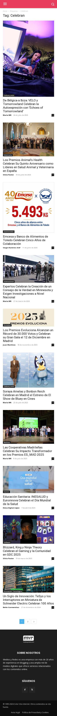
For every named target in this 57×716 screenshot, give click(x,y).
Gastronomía (9, 232)
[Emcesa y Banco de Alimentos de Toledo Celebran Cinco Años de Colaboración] (28, 207)
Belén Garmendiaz (11, 607)
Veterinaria (8, 155)
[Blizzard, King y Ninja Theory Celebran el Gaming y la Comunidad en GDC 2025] (28, 529)
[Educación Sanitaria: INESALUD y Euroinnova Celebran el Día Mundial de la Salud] (28, 479)
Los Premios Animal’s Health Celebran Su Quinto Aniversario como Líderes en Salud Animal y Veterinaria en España (28, 165)
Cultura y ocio (9, 95)
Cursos (6, 492)
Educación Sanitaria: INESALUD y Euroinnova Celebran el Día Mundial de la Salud (27, 500)
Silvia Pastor (8, 175)
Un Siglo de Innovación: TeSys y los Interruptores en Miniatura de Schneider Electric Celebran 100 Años (28, 599)
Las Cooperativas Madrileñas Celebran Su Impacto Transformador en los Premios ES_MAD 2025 (27, 451)
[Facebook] (25, 690)
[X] (32, 690)
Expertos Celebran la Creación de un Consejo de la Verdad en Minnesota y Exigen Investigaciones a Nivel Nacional (28, 292)
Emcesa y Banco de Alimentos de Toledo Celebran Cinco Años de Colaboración (25, 240)
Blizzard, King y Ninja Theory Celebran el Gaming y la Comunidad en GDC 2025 (27, 551)
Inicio (5, 11)
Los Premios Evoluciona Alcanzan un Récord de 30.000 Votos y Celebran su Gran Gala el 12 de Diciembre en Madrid (28, 335)
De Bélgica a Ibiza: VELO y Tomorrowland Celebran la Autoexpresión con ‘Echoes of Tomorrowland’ (23, 106)
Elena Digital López (11, 508)
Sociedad (7, 325)
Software (7, 542)
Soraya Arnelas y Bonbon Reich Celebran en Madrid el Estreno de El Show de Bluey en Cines (27, 395)
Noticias (7, 442)
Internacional (9, 281)
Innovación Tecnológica (13, 591)
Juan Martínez (9, 345)
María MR (7, 115)
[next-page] (33, 621)
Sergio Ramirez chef (11, 248)
